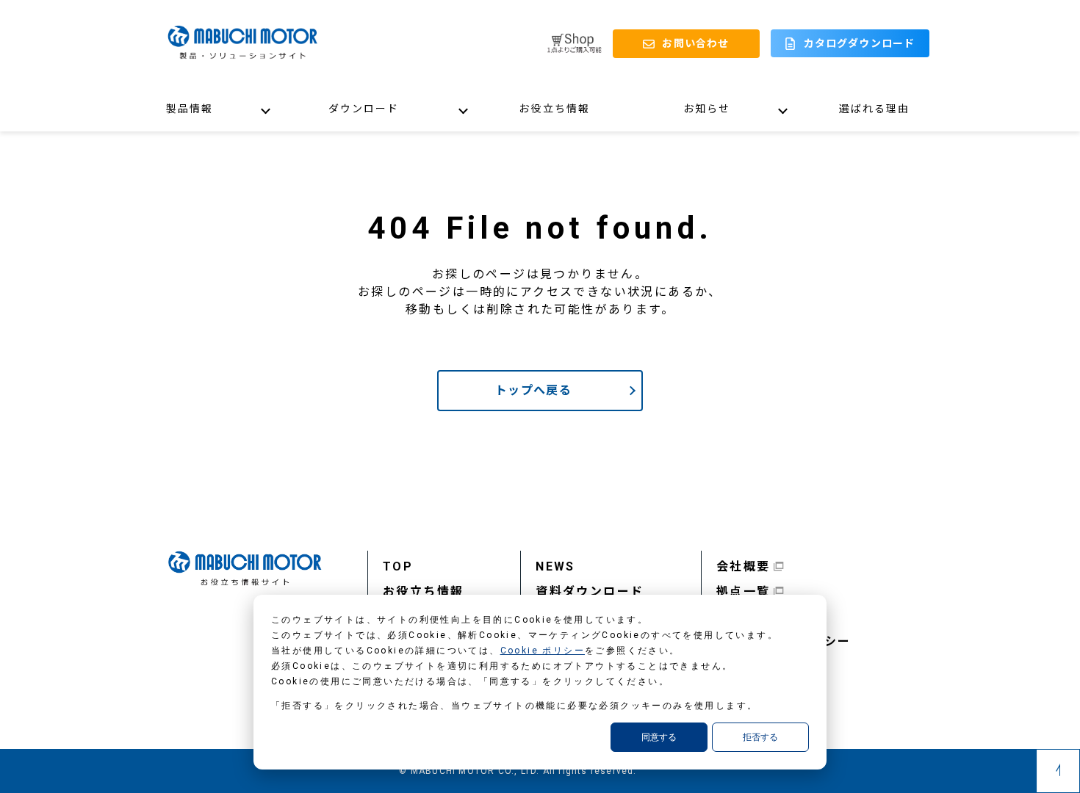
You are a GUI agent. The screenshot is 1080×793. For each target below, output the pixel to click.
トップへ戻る (533, 390)
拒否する (760, 737)
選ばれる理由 (874, 109)
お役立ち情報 (554, 109)
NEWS (555, 566)
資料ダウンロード (590, 591)
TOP (398, 566)
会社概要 (743, 566)
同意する (659, 737)
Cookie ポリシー (542, 650)
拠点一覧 (743, 591)
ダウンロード (364, 109)
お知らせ (706, 109)
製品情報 (189, 109)
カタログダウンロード (859, 43)
